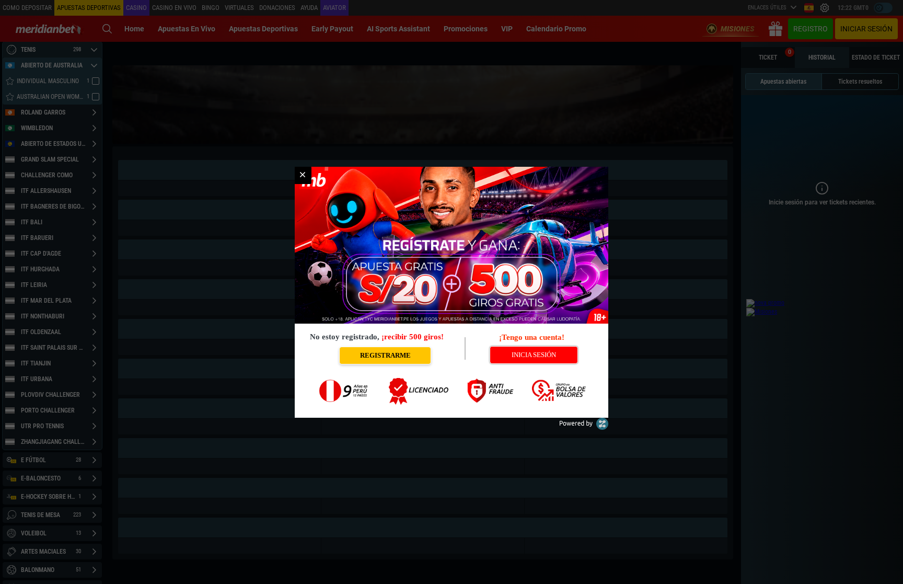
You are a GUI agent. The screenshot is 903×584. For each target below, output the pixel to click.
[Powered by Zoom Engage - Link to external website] (583, 427)
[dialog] (451, 292)
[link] (302, 175)
